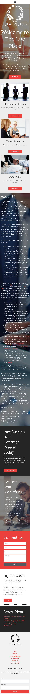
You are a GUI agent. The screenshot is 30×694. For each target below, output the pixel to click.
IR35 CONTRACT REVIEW (15, 656)
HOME (15, 651)
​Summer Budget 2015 (10, 624)
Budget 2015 (7, 625)
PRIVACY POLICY (15, 663)
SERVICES (15, 655)
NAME (2, 678)
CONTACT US (15, 660)
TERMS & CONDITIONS (15, 662)
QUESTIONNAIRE (15, 658)
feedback (10, 362)
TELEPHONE (3, 684)
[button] (15, 2)
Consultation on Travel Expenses (13, 622)
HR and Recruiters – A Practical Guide (14, 620)
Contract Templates (15, 345)
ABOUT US (15, 653)
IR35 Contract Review (16, 285)
